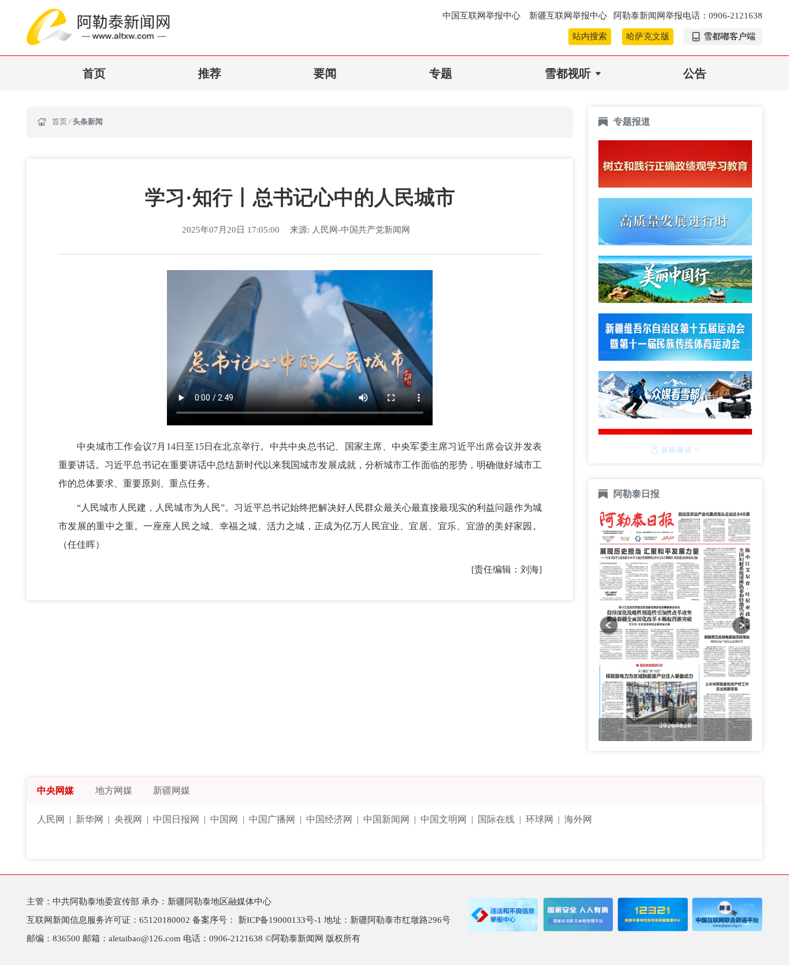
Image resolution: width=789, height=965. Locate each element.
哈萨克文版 (647, 36)
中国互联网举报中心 (482, 15)
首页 (94, 73)
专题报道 (631, 121)
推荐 (209, 73)
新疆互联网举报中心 (568, 15)
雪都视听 (568, 73)
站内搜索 (589, 36)
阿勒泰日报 (637, 493)
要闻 (325, 73)
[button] (608, 625)
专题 (440, 73)
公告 (694, 73)
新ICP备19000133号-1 (281, 920)
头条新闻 (88, 122)
